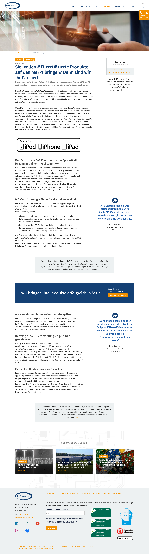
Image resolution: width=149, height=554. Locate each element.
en (143, 4)
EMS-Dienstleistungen (80, 7)
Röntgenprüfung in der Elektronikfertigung (28, 466)
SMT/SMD (19, 60)
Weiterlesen (22, 470)
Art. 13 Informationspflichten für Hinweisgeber (35, 549)
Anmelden (51, 528)
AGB (17, 547)
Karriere (23, 547)
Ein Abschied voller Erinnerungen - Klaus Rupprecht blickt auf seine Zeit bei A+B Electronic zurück (74, 465)
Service (126, 7)
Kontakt (135, 7)
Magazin (107, 7)
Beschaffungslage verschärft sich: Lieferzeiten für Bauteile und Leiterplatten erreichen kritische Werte (114, 464)
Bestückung (22, 461)
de (140, 4)
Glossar (117, 7)
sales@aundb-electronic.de (121, 72)
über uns (78, 418)
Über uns (97, 7)
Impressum (32, 547)
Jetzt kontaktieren (118, 295)
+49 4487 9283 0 (117, 70)
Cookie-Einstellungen (58, 547)
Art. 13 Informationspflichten (81, 547)
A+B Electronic (19, 53)
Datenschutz (43, 547)
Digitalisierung (29, 60)
